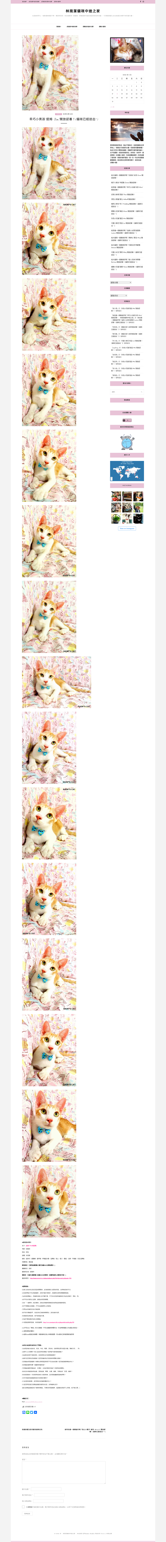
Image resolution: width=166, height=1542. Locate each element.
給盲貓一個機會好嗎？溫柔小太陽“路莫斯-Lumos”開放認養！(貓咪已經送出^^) (126, 320)
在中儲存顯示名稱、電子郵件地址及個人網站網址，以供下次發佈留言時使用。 (56, 1507)
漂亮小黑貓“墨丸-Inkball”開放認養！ (123, 199)
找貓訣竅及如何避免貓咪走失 (32, 1429)
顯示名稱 (25, 1489)
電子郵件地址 (27, 1495)
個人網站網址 (27, 1501)
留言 (24, 1459)
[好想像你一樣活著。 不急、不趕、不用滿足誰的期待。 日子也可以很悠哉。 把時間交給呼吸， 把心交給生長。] (116, 519)
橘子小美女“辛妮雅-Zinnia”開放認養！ (124, 183)
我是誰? (24, 1)
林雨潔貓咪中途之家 (83, 11)
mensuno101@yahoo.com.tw (33, 1402)
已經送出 (58, 114)
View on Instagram (127, 528)
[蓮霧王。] (116, 496)
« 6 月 (112, 107)
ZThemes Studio (88, 1533)
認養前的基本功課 (46, 1)
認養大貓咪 (57, 1)
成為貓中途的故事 (34, 1)
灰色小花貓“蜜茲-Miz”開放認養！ (122, 218)
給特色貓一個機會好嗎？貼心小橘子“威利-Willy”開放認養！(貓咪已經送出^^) (85, 1431)
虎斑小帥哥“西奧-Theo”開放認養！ (123, 195)
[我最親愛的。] (116, 507)
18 (117, 94)
